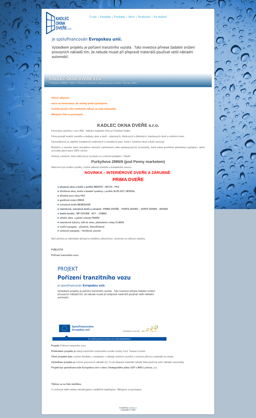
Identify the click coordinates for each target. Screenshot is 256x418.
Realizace (144, 16)
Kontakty (105, 16)
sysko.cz (133, 408)
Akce (131, 16)
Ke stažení (160, 16)
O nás (93, 16)
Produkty (119, 16)
